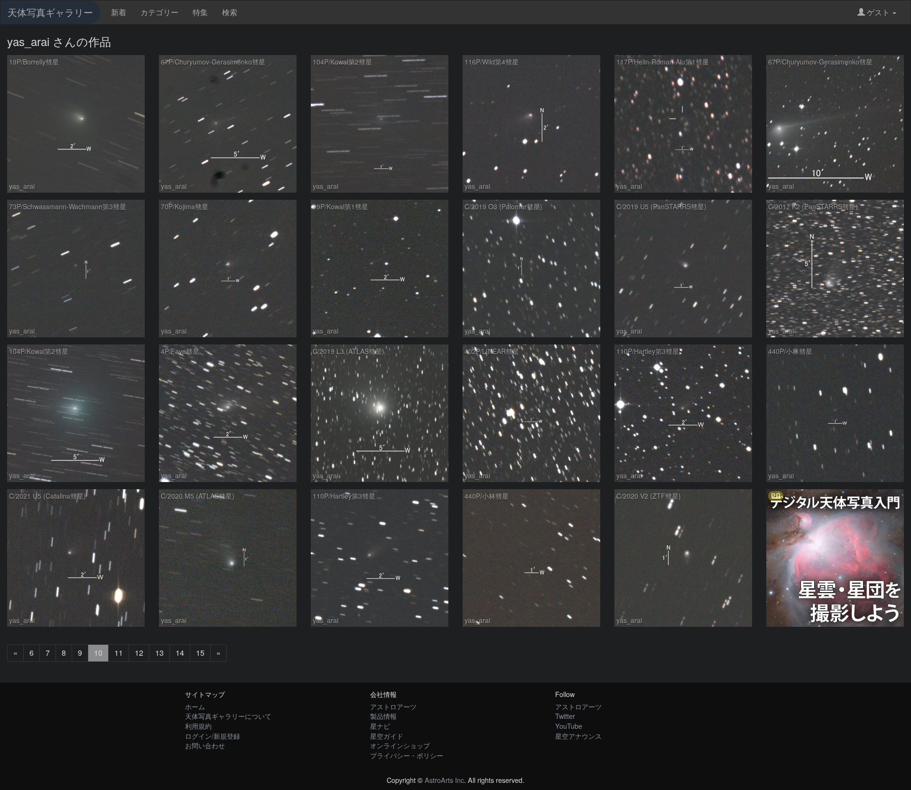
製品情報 (383, 716)
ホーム (195, 706)
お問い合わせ (205, 745)
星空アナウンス (578, 736)
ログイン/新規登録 (212, 736)
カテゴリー (159, 12)
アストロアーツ (393, 706)
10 (98, 652)
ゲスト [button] (878, 12)
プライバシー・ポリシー (406, 755)
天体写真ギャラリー (50, 12)
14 (180, 652)
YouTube (568, 726)
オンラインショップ (400, 745)
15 (200, 652)
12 (139, 652)
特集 (200, 12)
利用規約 (198, 726)
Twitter (565, 716)
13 (159, 652)
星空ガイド (386, 736)
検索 (229, 12)
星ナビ (380, 726)
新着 (118, 12)
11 (118, 652)
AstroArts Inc (444, 780)
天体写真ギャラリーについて (228, 716)
